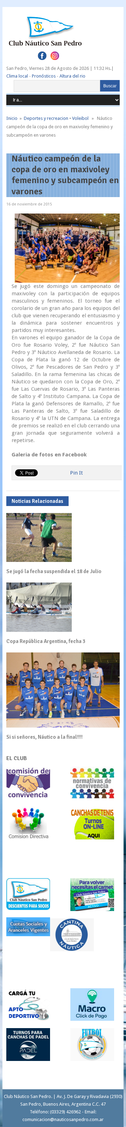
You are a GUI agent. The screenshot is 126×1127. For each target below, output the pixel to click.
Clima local (17, 76)
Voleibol (80, 118)
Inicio (12, 118)
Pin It (76, 473)
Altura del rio (72, 76)
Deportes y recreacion (46, 118)
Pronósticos (44, 76)
